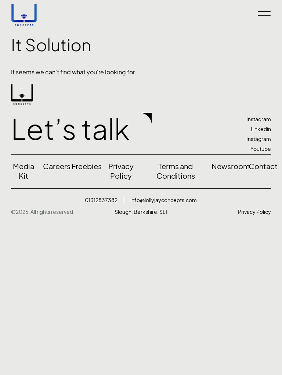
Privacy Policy (254, 212)
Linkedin (261, 129)
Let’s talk (70, 129)
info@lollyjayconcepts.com (163, 200)
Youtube (260, 149)
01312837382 (101, 200)
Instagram (258, 119)
